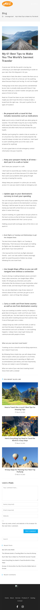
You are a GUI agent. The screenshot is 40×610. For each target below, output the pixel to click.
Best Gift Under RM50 (8, 550)
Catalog (32, 598)
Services (17, 598)
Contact (19, 601)
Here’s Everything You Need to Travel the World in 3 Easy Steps (20, 439)
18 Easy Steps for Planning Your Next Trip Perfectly (20, 471)
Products (25, 598)
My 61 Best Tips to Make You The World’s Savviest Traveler (19, 557)
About (12, 598)
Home (7, 598)
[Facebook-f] (17, 606)
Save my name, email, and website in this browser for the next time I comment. (19, 525)
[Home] (2, 16)
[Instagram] (22, 606)
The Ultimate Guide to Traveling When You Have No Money (19, 553)
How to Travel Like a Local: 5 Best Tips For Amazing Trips (20, 408)
